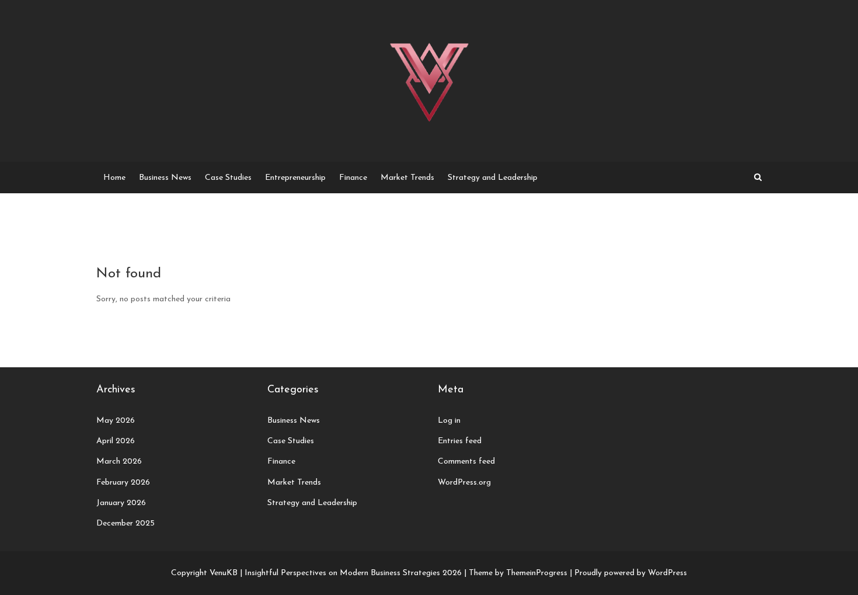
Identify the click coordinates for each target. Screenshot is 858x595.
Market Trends (407, 177)
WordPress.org (464, 482)
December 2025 (125, 523)
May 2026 (115, 420)
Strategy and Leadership (493, 177)
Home (114, 177)
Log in (449, 420)
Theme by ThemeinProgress (518, 573)
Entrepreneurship (295, 177)
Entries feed (460, 441)
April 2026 (115, 441)
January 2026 (121, 503)
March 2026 (119, 461)
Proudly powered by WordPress (630, 573)
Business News (165, 177)
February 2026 (123, 482)
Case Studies (228, 177)
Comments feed (466, 461)
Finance (353, 177)
